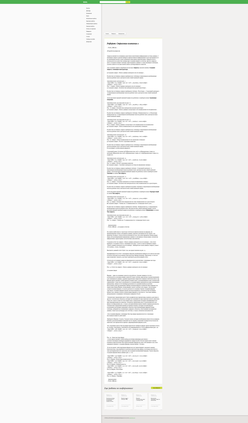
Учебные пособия (90, 39)
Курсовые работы (90, 21)
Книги (87, 15)
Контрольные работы (91, 18)
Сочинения (89, 34)
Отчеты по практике (91, 28)
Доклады (88, 10)
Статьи (88, 36)
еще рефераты (156, 387)
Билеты (88, 8)
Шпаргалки (89, 41)
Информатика (121, 33)
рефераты (113, 33)
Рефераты (88, 31)
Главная (107, 33)
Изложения (89, 13)
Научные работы (90, 26)
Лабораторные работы (91, 23)
